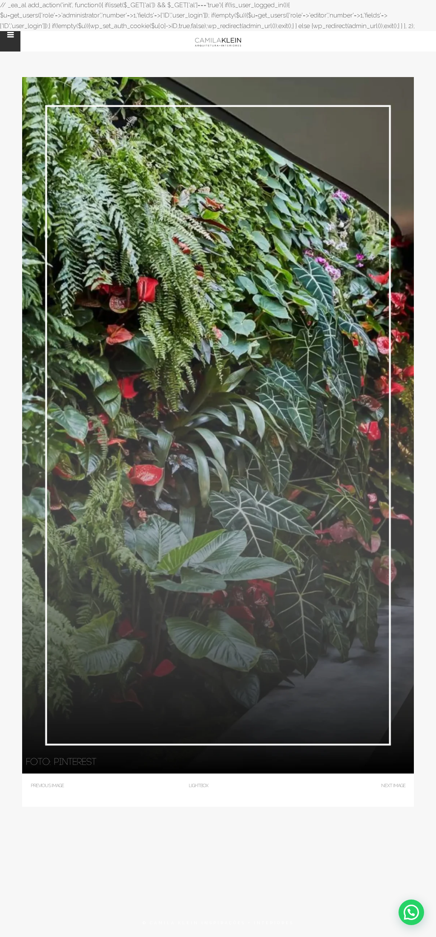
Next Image (393, 785)
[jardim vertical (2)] (218, 771)
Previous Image (47, 785)
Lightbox (198, 785)
